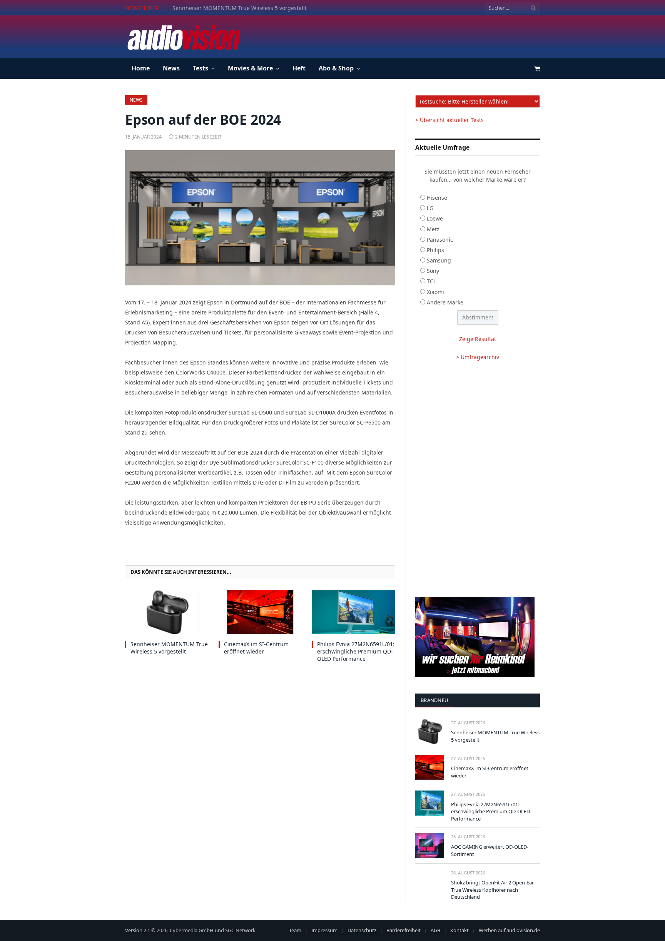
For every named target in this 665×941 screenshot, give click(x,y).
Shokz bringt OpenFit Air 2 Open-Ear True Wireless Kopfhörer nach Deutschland (492, 889)
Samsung (439, 260)
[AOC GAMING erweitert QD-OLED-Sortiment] (429, 845)
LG (430, 208)
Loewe (435, 218)
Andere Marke (445, 302)
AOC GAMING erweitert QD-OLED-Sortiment (489, 850)
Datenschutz (362, 930)
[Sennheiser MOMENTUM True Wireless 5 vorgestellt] (167, 612)
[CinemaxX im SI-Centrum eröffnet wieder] (260, 612)
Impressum (324, 930)
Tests (200, 68)
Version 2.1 (137, 930)
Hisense (437, 197)
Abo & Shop (336, 68)
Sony (433, 270)
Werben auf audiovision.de (509, 930)
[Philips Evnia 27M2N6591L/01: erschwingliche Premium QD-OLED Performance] (353, 612)
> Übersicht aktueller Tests (449, 120)
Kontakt (459, 930)
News (171, 68)
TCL (431, 281)
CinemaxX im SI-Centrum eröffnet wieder (225, 8)
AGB (435, 930)
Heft (299, 68)
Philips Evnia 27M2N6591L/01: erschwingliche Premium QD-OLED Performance (355, 651)
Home (141, 68)
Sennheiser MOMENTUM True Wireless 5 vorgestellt (169, 647)
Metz (433, 229)
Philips (435, 250)
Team (295, 930)
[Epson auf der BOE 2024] (260, 217)
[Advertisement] (400, 35)
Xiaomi (435, 292)
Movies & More (250, 68)
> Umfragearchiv (477, 357)
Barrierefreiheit (403, 930)
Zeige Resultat (477, 339)
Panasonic (440, 239)
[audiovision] (183, 36)
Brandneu (434, 700)
